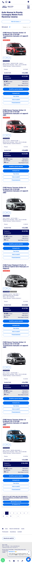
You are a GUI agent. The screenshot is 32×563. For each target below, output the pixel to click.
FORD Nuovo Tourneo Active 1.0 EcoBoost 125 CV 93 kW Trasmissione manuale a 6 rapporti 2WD (15, 35)
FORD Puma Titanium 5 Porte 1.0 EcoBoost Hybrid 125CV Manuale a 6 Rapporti (16, 267)
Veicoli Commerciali (14, 528)
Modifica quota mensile (16, 89)
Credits (3, 552)
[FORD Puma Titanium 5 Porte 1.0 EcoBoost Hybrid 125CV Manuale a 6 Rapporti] (16, 280)
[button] (10, 561)
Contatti (19, 531)
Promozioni (5, 531)
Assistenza (13, 531)
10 (10, 516)
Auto (6, 528)
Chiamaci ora (16, 504)
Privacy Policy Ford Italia (8, 549)
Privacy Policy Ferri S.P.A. (20, 549)
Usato (22, 528)
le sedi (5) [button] (9, 538)
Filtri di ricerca (15, 21)
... (14, 516)
